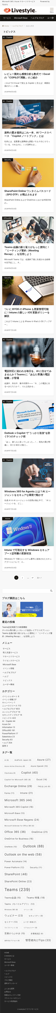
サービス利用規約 (10, 1001)
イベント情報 (8, 668)
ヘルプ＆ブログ (11, 709)
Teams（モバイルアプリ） (19, 904)
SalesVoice (8, 736)
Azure (6, 724)
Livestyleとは (9, 956)
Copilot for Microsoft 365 (17, 780)
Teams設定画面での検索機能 (14, 627)
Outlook (33, 846)
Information (8, 727)
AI (6, 760)
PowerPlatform (10, 733)
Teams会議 (12, 897)
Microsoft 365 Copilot (18, 807)
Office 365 (15, 831)
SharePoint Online (18, 881)
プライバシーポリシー (12, 998)
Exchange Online (18, 786)
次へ (38, 578)
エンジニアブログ (11, 712)
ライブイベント (11, 928)
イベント (28, 910)
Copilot (29, 772)
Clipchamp (9, 773)
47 (33, 578)
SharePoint (16, 874)
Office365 (8, 730)
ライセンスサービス (11, 660)
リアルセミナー (30, 928)
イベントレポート (10, 696)
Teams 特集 (36, 897)
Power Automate (15, 861)
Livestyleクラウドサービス (28, 1009)
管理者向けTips (38, 940)
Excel (42, 779)
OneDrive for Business (18, 838)
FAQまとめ (44, 786)
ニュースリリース (11, 705)
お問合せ (7, 992)
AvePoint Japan (23, 760)
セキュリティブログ (12, 715)
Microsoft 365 (18, 800)
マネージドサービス (11, 656)
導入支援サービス (10, 652)
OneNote (10, 847)
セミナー (11, 922)
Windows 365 (11, 910)
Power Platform (14, 867)
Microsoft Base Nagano (21, 819)
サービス (7, 959)
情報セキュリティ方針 (12, 995)
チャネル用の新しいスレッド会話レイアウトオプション (26, 630)
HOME (6, 953)
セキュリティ (36, 916)
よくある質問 (9, 989)
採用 (5, 746)
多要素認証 (37, 934)
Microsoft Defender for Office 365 (19, 826)
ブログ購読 (8, 980)
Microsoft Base (14, 813)
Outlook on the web (23, 854)
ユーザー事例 (29, 922)
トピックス (7, 680)
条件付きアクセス (12, 941)
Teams (17, 889)
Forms (9, 793)
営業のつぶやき (14, 933)
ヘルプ (5, 676)
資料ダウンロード (10, 983)
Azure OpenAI (39, 766)
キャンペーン (8, 702)
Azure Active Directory (14, 766)
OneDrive (40, 832)
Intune (26, 793)
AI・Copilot (8, 721)
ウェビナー (13, 915)
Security (7, 739)
